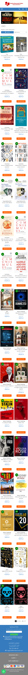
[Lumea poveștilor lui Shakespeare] (21, 79)
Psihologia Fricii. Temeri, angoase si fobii (7, 460)
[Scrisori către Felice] (21, 189)
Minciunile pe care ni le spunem (21, 497)
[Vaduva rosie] (21, 446)
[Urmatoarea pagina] (25, 621)
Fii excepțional (7, 534)
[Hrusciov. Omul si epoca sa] (7, 372)
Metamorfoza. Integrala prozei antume (21, 166)
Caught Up (21, 607)
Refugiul (7, 313)
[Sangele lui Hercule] (21, 557)
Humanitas (7, 90)
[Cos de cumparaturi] (23, 9)
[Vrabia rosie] (21, 409)
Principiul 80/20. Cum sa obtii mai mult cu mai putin (21, 534)
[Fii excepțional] (7, 520)
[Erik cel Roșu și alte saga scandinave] (7, 115)
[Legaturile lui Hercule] (7, 557)
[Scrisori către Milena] (7, 189)
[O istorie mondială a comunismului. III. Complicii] (7, 79)
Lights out (7, 607)
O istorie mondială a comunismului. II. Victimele (7, 276)
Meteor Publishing (21, 311)
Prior (7, 54)
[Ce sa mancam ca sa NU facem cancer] (7, 44)
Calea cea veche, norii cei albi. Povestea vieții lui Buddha (7, 240)
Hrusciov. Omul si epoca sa (7, 386)
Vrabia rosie (21, 422)
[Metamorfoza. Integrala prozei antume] (21, 152)
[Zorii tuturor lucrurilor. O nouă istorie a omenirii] (21, 262)
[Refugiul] (7, 299)
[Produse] (2, 9)
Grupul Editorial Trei (7, 201)
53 (22, 621)
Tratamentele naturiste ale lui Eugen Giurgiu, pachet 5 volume (21, 387)
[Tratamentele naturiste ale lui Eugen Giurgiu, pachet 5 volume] (21, 373)
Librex (7, 569)
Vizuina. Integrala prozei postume (7, 166)
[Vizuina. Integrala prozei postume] (7, 152)
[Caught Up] (21, 594)
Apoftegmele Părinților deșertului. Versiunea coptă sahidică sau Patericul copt (21, 130)
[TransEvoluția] (7, 336)
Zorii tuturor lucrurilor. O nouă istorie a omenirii (21, 276)
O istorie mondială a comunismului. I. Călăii (21, 239)
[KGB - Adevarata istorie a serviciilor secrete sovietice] (7, 483)
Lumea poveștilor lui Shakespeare (21, 92)
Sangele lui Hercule (21, 571)
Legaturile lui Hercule (7, 571)
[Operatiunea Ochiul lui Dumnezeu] (21, 299)
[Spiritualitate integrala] (14, 18)
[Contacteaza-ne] (19, 9)
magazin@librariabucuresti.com (15, 650)
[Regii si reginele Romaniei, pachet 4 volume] (21, 336)
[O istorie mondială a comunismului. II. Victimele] (7, 262)
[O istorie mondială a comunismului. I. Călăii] (21, 226)
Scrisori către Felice (21, 202)
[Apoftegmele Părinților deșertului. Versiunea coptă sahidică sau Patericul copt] (21, 115)
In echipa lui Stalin (7, 422)
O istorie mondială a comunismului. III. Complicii (7, 92)
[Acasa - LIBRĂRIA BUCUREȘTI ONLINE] (14, 4)
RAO (7, 311)
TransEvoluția (7, 349)
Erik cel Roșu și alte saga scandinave (7, 129)
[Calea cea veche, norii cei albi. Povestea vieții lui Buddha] (7, 226)
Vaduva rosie (21, 459)
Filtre (8, 32)
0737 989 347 (14, 648)
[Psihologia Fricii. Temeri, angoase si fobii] (7, 446)
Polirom (21, 274)
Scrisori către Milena (7, 202)
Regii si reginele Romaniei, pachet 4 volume (21, 350)
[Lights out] (7, 594)
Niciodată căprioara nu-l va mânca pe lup (21, 56)
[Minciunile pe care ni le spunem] (21, 483)
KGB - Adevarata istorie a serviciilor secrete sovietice (7, 497)
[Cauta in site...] (26, 9)
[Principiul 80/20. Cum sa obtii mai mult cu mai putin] (21, 520)
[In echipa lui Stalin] (7, 409)
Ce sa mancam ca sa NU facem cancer (7, 56)
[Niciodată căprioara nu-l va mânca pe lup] (21, 44)
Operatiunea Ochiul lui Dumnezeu (21, 313)
